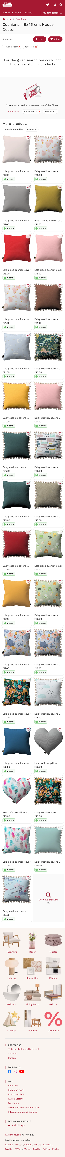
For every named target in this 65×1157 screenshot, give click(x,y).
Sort (41, 39)
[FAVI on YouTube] (21, 1071)
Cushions (21, 19)
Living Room (32, 1004)
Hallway (32, 1030)
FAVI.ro (38, 1144)
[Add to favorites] (28, 137)
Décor (18, 12)
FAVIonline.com (13, 1134)
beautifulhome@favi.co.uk (25, 1049)
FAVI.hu (47, 1144)
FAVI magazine (16, 1098)
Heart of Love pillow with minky (20, 812)
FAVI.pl (28, 1144)
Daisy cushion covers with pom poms (23, 417)
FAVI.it (18, 1149)
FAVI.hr (9, 1149)
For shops (13, 1103)
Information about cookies (22, 1112)
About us (13, 1085)
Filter (57, 39)
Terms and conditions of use (23, 1107)
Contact (12, 1053)
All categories (51, 12)
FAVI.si (55, 1149)
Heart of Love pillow (45, 763)
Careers (12, 1058)
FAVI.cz (9, 1144)
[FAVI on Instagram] (15, 1071)
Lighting (11, 978)
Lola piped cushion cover (16, 171)
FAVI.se (28, 1149)
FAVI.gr (47, 1149)
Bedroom (53, 1004)
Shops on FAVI (16, 1090)
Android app (18, 1125)
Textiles (28, 12)
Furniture (8, 12)
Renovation (32, 978)
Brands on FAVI (16, 1094)
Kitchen (53, 978)
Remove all (13, 111)
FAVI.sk (19, 1144)
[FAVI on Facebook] (9, 1071)
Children (11, 1030)
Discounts (53, 1030)
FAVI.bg (37, 1149)
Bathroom (11, 1004)
